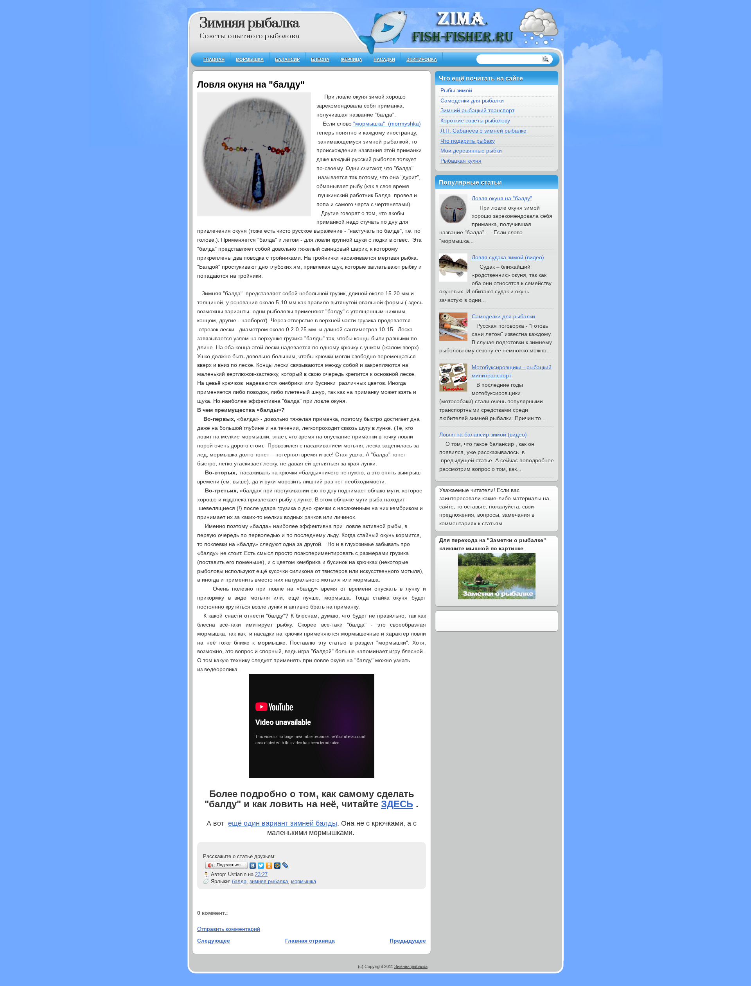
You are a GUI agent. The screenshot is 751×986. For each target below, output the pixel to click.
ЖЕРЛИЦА (351, 59)
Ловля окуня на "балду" (251, 84)
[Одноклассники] (269, 865)
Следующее (213, 941)
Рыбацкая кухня (461, 161)
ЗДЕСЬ (397, 804)
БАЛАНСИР (287, 59)
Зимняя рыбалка (249, 23)
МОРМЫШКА (250, 59)
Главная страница (310, 941)
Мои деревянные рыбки (471, 150)
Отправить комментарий (228, 929)
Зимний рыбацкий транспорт (477, 110)
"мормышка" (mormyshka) (387, 123)
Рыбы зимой (456, 90)
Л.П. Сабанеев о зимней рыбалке (483, 131)
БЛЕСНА (320, 59)
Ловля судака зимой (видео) (508, 257)
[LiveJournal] (286, 865)
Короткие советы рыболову (475, 120)
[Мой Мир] (277, 865)
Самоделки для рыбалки (472, 100)
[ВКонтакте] (253, 865)
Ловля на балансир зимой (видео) (483, 434)
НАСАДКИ (384, 59)
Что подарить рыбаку (467, 141)
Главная (214, 59)
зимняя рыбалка (269, 881)
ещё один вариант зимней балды (282, 823)
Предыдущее (408, 941)
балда (239, 881)
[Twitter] (261, 865)
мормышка (303, 881)
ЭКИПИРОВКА (421, 59)
